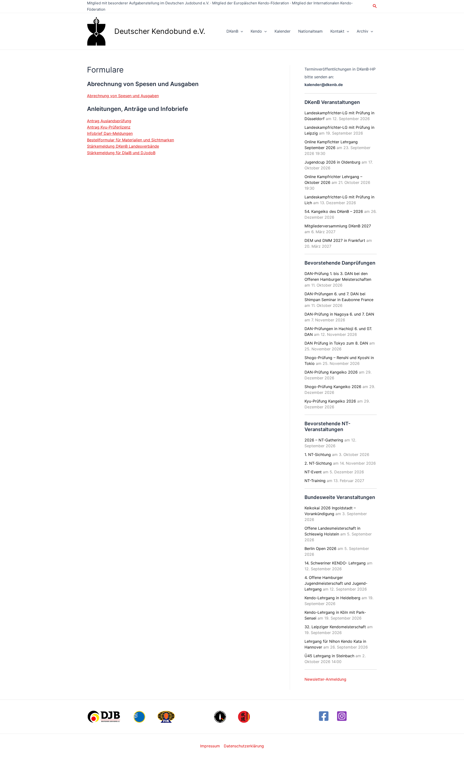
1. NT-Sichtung (317, 454)
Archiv (362, 31)
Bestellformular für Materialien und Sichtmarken (130, 139)
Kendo (256, 31)
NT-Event (313, 471)
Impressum (210, 746)
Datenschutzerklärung (244, 746)
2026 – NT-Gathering (323, 440)
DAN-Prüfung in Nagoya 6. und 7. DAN (339, 314)
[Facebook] (323, 716)
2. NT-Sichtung (318, 463)
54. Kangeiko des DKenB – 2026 (333, 211)
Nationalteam (310, 31)
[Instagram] (341, 716)
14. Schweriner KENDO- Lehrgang (335, 563)
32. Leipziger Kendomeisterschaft (335, 626)
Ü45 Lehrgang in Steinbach (329, 655)
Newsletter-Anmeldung (325, 679)
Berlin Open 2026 (320, 548)
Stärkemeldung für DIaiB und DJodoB (121, 152)
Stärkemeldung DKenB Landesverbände (123, 146)
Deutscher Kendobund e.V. (159, 31)
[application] (240, 31)
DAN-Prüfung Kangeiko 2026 (331, 372)
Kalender (282, 31)
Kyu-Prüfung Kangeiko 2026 (330, 401)
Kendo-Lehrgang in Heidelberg (332, 597)
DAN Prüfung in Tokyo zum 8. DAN (336, 343)
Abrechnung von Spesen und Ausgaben (123, 95)
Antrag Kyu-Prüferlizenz (108, 127)
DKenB (232, 31)
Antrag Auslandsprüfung (109, 120)
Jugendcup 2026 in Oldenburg (332, 162)
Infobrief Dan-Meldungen (110, 133)
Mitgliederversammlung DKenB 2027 (337, 226)
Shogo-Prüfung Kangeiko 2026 (332, 386)
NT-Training (315, 480)
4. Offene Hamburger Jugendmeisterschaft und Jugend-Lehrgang (335, 583)
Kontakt (337, 31)
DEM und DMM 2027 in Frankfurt (334, 240)
